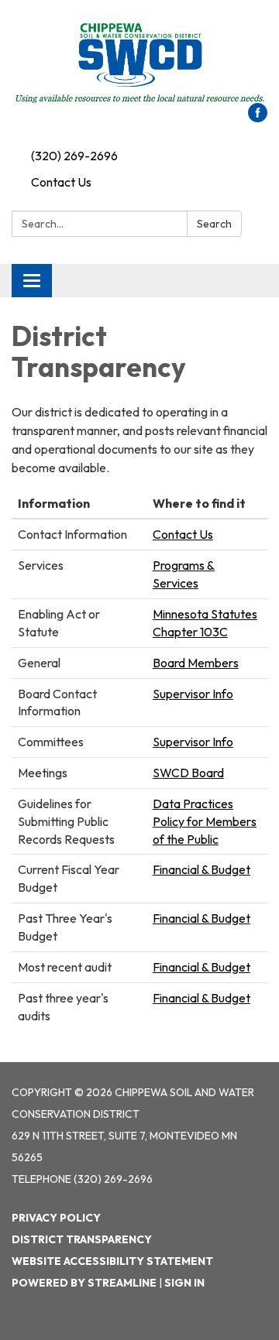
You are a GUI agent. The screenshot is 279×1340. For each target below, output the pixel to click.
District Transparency (82, 1239)
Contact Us (61, 182)
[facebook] (257, 117)
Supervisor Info (193, 693)
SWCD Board (188, 772)
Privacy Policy (56, 1218)
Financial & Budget (201, 869)
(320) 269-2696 (74, 155)
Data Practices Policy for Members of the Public (205, 821)
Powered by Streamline (84, 1283)
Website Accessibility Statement (112, 1261)
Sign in (184, 1283)
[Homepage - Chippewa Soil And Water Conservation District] (139, 59)
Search (214, 224)
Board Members (196, 662)
